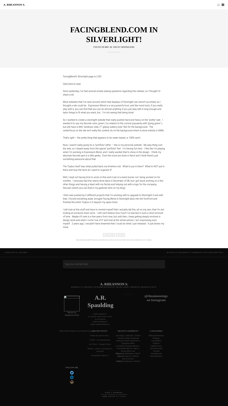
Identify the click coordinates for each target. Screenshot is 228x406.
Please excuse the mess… (100, 336)
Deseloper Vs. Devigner (16, 252)
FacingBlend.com (130, 240)
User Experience (156, 356)
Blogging (156, 338)
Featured (120, 235)
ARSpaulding (128, 47)
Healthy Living (156, 346)
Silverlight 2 (142, 240)
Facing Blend (109, 235)
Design (85, 240)
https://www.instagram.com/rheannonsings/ (76, 331)
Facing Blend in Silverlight (113, 240)
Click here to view (72, 84)
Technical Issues (156, 348)
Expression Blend (95, 240)
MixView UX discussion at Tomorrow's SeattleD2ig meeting (194, 252)
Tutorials (156, 351)
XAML (150, 240)
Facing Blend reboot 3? (100, 356)
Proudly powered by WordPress (114, 394)
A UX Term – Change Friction (100, 344)
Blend (79, 240)
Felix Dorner (121, 396)
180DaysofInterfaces (156, 336)
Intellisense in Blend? (132, 354)
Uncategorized (156, 354)
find (90, 188)
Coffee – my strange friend (100, 340)
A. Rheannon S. (14, 4)
